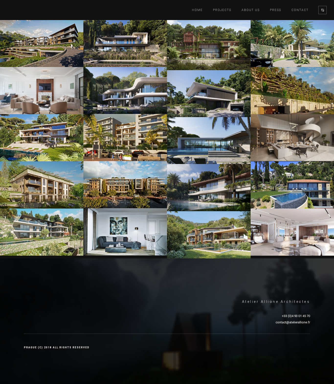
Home (197, 10)
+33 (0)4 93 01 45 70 (296, 316)
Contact (300, 10)
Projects (222, 10)
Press (275, 10)
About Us (251, 10)
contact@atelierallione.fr (293, 322)
